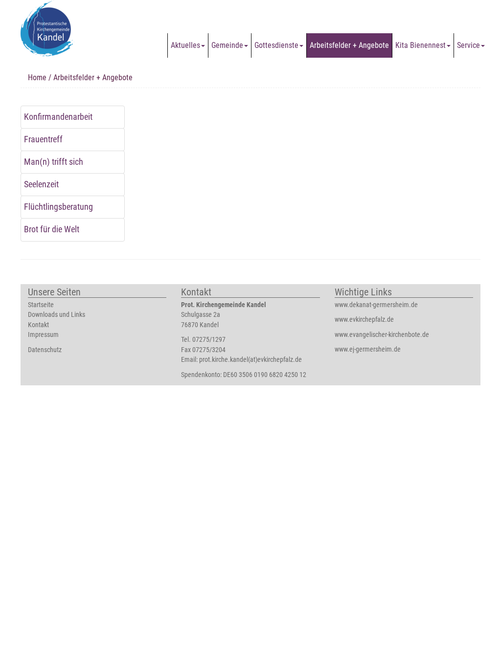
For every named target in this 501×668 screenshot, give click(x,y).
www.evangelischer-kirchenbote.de (382, 335)
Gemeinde (227, 45)
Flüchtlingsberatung (58, 207)
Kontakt (38, 325)
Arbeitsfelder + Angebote (349, 45)
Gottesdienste (276, 45)
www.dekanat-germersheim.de (376, 305)
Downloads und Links (56, 315)
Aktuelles (185, 45)
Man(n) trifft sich (53, 162)
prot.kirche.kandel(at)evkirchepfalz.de (250, 360)
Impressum (43, 335)
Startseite (41, 305)
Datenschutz (45, 350)
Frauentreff (43, 139)
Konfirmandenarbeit (58, 117)
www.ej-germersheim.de (368, 349)
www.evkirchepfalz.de (364, 319)
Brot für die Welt (51, 229)
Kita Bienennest (420, 45)
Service (468, 45)
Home (37, 77)
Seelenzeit (41, 184)
